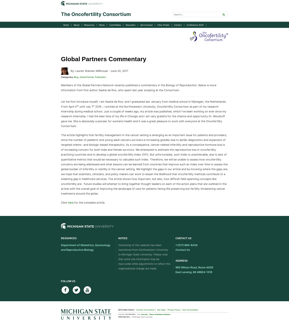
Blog (76, 77)
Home (66, 25)
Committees (115, 25)
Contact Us (183, 249)
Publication (100, 77)
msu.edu (144, 314)
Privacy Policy (174, 310)
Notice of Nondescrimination (159, 314)
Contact (178, 25)
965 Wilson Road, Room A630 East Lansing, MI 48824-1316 (194, 270)
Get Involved (146, 25)
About (76, 25)
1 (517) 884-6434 (187, 245)
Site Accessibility (190, 310)
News (102, 25)
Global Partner (87, 77)
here (71, 202)
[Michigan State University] (87, 228)
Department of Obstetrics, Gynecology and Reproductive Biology (85, 247)
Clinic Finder (163, 25)
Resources (89, 25)
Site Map (161, 310)
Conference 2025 (195, 25)
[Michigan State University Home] (87, 313)
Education (130, 25)
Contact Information (145, 310)
